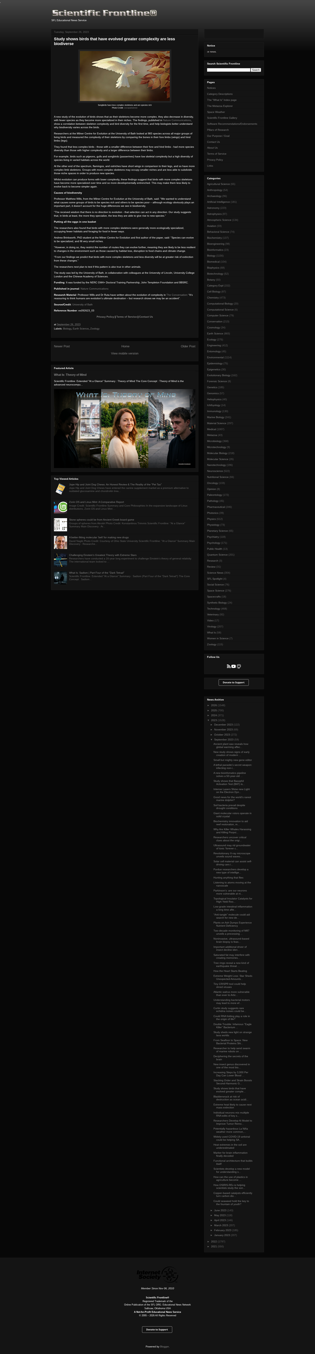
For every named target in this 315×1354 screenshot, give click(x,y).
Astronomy (213, 207)
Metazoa (212, 435)
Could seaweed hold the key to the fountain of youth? (231, 1203)
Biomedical (213, 261)
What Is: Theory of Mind (70, 374)
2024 (214, 715)
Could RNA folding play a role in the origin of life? (231, 1018)
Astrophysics (214, 213)
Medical (211, 429)
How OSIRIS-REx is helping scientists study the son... (229, 1187)
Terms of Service (126, 316)
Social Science (215, 584)
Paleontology (214, 494)
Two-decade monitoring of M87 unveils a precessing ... (231, 932)
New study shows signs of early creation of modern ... (231, 753)
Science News (215, 572)
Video (210, 620)
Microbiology (214, 441)
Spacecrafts (214, 596)
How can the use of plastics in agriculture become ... (230, 1178)
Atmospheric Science (219, 219)
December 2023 (224, 724)
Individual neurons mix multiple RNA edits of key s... (231, 1114)
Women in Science (218, 638)
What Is (211, 632)
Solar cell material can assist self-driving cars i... (232, 863)
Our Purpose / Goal (218, 135)
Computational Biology (220, 303)
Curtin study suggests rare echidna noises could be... (229, 1010)
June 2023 (220, 1210)
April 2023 (220, 1220)
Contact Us (146, 316)
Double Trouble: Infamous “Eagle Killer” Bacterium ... (232, 1026)
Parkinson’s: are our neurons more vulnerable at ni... (230, 892)
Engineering (214, 345)
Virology (211, 626)
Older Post (188, 346)
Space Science (215, 590)
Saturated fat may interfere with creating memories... (231, 956)
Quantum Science (217, 554)
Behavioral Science (218, 231)
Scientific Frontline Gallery (222, 117)
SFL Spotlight (214, 578)
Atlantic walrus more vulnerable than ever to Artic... (231, 993)
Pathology (213, 500)
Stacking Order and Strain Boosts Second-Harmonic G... (232, 1082)
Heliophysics (214, 399)
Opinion (211, 489)
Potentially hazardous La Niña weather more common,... (230, 1130)
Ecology (211, 339)
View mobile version (124, 353)
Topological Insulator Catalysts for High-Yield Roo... (232, 900)
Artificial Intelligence (218, 201)
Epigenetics (213, 369)
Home (125, 346)
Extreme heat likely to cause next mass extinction (232, 1106)
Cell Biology (214, 291)
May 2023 (220, 1215)
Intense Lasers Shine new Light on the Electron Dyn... (231, 791)
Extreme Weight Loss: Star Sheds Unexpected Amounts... (232, 977)
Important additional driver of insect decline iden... (230, 948)
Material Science (216, 423)
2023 (214, 720)
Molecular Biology (217, 453)
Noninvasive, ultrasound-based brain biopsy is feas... (231, 940)
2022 (214, 1241)
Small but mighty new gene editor (232, 760)
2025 (214, 710)
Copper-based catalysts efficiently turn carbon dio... (232, 1195)
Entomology (214, 351)
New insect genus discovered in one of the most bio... (231, 1066)
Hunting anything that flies (228, 877)
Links (210, 165)
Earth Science (81, 328)
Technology (213, 608)
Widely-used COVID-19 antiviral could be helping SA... (231, 1138)
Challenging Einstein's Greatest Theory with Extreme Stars (103, 555)
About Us (212, 147)
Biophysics (213, 267)
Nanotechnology (216, 464)
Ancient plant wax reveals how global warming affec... (230, 745)
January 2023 (222, 1235)
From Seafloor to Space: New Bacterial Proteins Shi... (230, 1042)
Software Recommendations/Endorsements (232, 123)
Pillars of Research (218, 129)
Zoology (95, 328)
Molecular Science (217, 459)
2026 (214, 705)
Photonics (212, 512)
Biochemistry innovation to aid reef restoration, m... (230, 823)
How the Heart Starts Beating (230, 970)
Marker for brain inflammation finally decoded (230, 1154)
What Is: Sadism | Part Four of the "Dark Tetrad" (96, 572)
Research (212, 560)
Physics (211, 518)
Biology (67, 328)
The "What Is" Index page (222, 99)
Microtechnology (216, 447)
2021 (214, 1246)
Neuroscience (215, 471)
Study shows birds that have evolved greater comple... (229, 1090)
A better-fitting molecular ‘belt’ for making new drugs (99, 537)
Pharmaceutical (216, 506)
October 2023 (222, 734)
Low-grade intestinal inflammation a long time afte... (232, 908)
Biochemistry (214, 237)
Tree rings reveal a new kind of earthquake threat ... (231, 964)
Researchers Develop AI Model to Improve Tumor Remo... (232, 1122)
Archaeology (214, 196)
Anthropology (214, 190)
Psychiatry (213, 536)
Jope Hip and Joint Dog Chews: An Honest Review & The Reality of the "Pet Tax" (115, 484)
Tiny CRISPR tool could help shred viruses (229, 985)
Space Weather (216, 111)
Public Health (214, 548)
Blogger (164, 1346)
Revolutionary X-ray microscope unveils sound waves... (231, 855)
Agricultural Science (218, 184)
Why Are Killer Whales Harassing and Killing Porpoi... (232, 831)
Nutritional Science (218, 477)
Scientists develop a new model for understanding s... (231, 1170)
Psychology (213, 542)
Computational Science (220, 309)
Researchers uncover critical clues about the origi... (229, 839)
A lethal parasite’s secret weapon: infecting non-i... (232, 766)
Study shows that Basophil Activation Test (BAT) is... (229, 782)
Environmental (215, 357)
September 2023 (224, 739)
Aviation (211, 225)
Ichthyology (213, 405)
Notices (211, 87)
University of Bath (82, 304)
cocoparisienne (130, 108)
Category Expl (215, 285)
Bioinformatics (215, 249)
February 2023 (223, 1230)
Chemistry (213, 297)
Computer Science (217, 315)
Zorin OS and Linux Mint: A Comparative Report (96, 502)
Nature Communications (177, 120)
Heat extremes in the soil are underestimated (230, 1146)
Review (211, 566)
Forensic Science (217, 381)
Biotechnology (215, 273)
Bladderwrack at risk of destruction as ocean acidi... (230, 1098)
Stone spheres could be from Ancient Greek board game (101, 519)
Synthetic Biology (217, 602)
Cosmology (213, 327)
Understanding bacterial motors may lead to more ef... (231, 1001)
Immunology (214, 411)
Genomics (213, 393)
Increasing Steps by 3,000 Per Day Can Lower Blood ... (230, 1074)
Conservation (214, 321)
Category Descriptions (220, 93)
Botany (211, 279)
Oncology (212, 483)
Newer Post (62, 346)
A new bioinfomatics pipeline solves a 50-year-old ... (229, 774)
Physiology (213, 524)
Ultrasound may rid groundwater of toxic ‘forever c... (232, 847)
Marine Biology (215, 417)
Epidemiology (215, 363)
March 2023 (221, 1225)
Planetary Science (217, 530)
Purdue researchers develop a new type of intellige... (230, 871)
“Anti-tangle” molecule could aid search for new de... (231, 916)
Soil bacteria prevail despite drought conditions (229, 807)
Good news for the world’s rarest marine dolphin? (232, 799)
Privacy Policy (105, 316)
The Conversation (176, 294)
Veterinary (213, 614)
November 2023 (224, 729)
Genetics (212, 387)
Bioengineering (215, 243)
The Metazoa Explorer (220, 105)
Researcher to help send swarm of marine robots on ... (231, 1050)
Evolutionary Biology (218, 375)
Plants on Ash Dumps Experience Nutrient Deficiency (232, 924)
